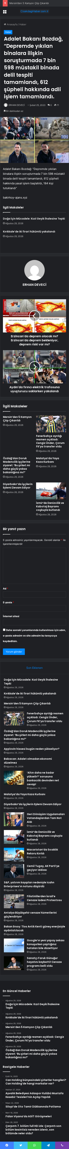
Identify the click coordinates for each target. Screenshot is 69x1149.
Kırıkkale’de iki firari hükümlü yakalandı (29, 231)
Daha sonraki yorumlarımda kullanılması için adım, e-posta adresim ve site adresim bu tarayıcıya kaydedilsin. (34, 636)
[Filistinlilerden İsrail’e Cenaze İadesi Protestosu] (14, 901)
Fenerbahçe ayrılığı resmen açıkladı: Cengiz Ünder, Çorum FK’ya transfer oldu (50, 441)
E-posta (8, 602)
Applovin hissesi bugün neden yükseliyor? (31, 749)
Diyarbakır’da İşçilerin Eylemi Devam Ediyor (18, 485)
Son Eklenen (34, 668)
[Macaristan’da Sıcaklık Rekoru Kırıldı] (14, 855)
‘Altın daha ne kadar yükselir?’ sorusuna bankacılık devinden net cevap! (43, 778)
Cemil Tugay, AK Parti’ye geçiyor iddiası (43, 868)
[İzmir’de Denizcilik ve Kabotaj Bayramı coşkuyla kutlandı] (51, 490)
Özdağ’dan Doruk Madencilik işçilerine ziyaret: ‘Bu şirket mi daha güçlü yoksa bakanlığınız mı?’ (16, 465)
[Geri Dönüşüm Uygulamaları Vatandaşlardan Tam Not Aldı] (14, 819)
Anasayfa (11, 24)
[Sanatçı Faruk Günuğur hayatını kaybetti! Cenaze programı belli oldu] (14, 963)
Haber (22, 24)
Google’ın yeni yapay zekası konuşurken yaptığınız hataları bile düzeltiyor (45, 944)
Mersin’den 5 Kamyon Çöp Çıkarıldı (29, 3)
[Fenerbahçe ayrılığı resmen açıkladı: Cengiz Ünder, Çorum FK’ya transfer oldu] (51, 423)
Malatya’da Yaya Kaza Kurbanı (47, 460)
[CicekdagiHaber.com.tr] (34, 11)
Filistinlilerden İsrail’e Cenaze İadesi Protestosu (44, 898)
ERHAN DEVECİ (17, 105)
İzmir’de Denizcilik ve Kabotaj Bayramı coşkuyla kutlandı (50, 506)
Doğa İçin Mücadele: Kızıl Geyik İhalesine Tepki (34, 218)
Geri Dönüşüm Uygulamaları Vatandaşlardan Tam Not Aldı (46, 818)
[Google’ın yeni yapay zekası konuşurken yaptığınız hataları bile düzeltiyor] (14, 945)
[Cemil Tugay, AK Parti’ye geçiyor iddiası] (14, 871)
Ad (5, 588)
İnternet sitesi (11, 616)
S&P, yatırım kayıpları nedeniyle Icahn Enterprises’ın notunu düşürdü (29, 884)
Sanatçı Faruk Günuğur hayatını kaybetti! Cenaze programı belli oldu (44, 962)
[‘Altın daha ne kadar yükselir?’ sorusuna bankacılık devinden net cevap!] (14, 778)
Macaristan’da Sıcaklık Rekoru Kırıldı (42, 851)
